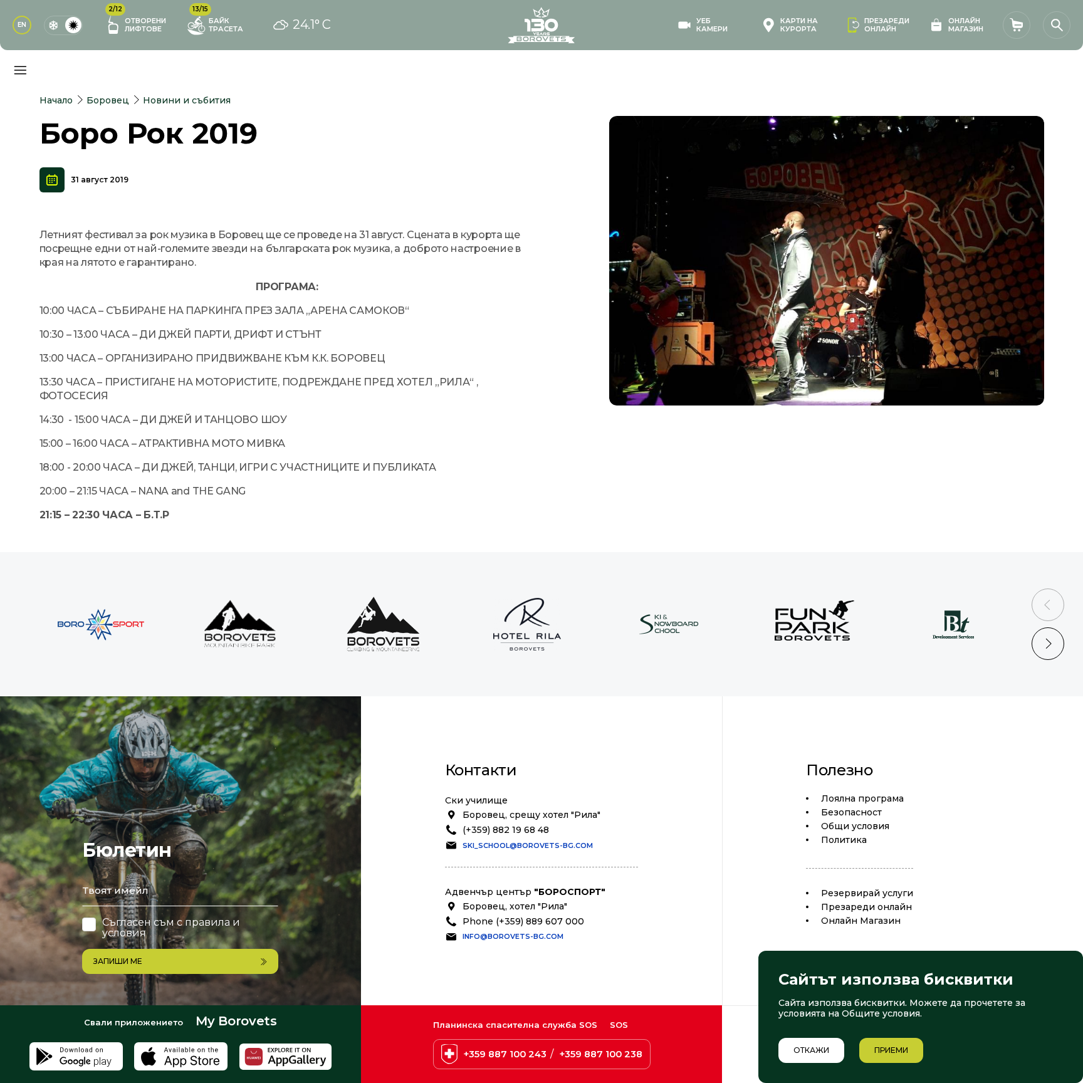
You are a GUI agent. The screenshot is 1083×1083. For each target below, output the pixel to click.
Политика (844, 839)
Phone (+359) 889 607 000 (523, 921)
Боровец (107, 100)
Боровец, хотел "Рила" (515, 906)
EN (22, 25)
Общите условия (881, 1013)
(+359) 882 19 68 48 (506, 829)
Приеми (891, 1050)
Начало (56, 100)
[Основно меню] (20, 70)
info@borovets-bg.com (513, 936)
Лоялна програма (862, 798)
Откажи (811, 1050)
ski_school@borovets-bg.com (528, 845)
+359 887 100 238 (600, 1054)
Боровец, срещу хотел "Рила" (531, 814)
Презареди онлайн (866, 907)
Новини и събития (187, 100)
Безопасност (851, 812)
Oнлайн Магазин (861, 920)
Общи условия (855, 826)
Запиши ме (117, 961)
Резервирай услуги (867, 893)
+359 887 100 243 (505, 1054)
